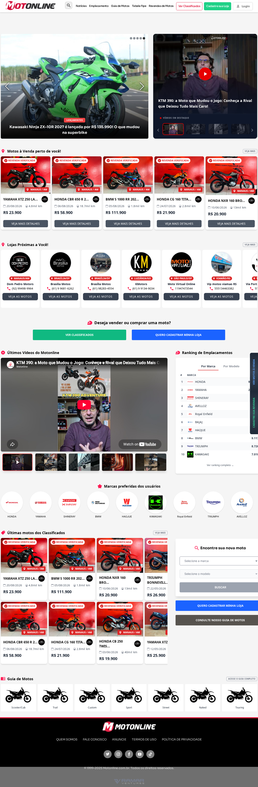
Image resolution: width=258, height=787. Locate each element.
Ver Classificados (189, 6)
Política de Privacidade (182, 739)
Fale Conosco (95, 739)
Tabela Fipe (139, 6)
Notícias (81, 6)
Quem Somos (66, 739)
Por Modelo (231, 366)
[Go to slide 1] (131, 38)
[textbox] (198, 561)
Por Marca (208, 366)
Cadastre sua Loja (217, 6)
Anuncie (119, 739)
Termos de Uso (144, 739)
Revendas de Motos (161, 6)
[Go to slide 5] (144, 38)
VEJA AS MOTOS (20, 296)
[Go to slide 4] (140, 38)
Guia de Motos (120, 6)
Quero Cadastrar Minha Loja (178, 335)
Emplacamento (98, 6)
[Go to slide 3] (137, 38)
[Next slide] (141, 86)
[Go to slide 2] (134, 38)
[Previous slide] (7, 86)
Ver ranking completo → (220, 465)
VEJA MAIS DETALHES (25, 223)
